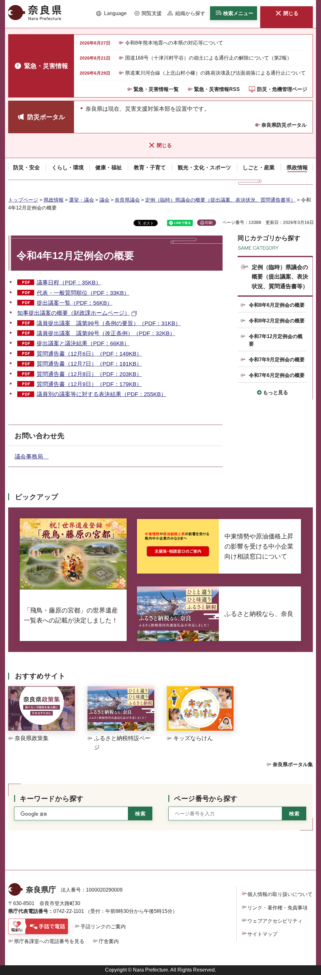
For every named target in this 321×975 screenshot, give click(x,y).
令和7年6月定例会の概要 (277, 375)
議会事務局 (32, 456)
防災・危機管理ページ (282, 89)
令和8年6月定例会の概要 (277, 305)
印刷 (209, 222)
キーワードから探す (52, 799)
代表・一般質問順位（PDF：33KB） (83, 293)
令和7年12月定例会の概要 (276, 340)
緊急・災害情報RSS (217, 89)
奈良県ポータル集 (293, 764)
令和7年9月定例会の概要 (277, 359)
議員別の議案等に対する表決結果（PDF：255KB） (101, 394)
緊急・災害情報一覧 (156, 89)
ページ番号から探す (206, 799)
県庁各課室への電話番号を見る (49, 941)
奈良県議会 (127, 200)
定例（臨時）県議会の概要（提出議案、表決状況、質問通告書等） (220, 200)
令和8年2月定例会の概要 (277, 320)
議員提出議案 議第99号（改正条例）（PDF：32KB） (106, 333)
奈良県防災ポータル (284, 125)
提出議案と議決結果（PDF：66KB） (83, 343)
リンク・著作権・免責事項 (277, 907)
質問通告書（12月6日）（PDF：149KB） (89, 354)
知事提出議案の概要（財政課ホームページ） (73, 313)
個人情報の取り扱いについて (280, 894)
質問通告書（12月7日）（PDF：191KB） (89, 364)
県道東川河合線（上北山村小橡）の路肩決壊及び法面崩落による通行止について (215, 73)
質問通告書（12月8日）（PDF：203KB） (89, 374)
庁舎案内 (109, 941)
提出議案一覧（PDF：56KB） (75, 303)
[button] (111, 13)
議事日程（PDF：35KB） (69, 282)
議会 (104, 200)
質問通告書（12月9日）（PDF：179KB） (89, 384)
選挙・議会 (81, 200)
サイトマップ (262, 934)
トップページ (23, 200)
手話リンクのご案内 (103, 926)
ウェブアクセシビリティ (275, 921)
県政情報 (54, 200)
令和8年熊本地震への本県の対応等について (174, 42)
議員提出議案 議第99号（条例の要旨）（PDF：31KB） (109, 323)
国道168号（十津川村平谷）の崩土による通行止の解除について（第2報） (208, 58)
